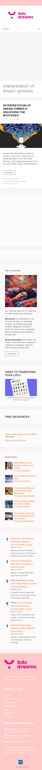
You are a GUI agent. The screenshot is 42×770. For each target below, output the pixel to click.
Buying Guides (10, 706)
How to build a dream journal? (18, 434)
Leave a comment (11, 183)
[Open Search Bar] (38, 29)
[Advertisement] (21, 54)
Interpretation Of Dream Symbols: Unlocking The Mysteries (17, 110)
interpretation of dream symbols (15, 181)
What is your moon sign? (15, 440)
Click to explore (23, 400)
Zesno (33, 750)
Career (6, 709)
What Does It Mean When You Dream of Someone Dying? (22, 564)
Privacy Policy (9, 713)
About (6, 695)
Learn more (11, 353)
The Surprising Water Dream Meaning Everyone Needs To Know (22, 541)
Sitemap (7, 716)
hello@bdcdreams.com (19, 741)
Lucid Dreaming (23, 470)
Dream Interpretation (12, 178)
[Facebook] (20, 3)
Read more (9, 172)
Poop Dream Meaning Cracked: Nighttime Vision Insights (23, 628)
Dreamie (14, 538)
